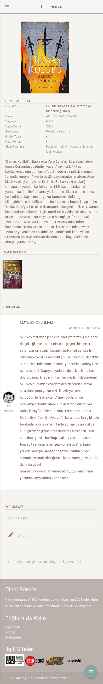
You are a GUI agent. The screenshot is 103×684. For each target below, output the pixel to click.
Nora (49, 121)
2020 (50, 126)
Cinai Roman (51, 7)
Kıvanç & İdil (25, 678)
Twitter (10, 632)
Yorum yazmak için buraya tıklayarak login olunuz (44, 562)
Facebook (12, 627)
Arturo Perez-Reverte (61, 116)
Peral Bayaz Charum (61, 131)
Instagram (13, 637)
